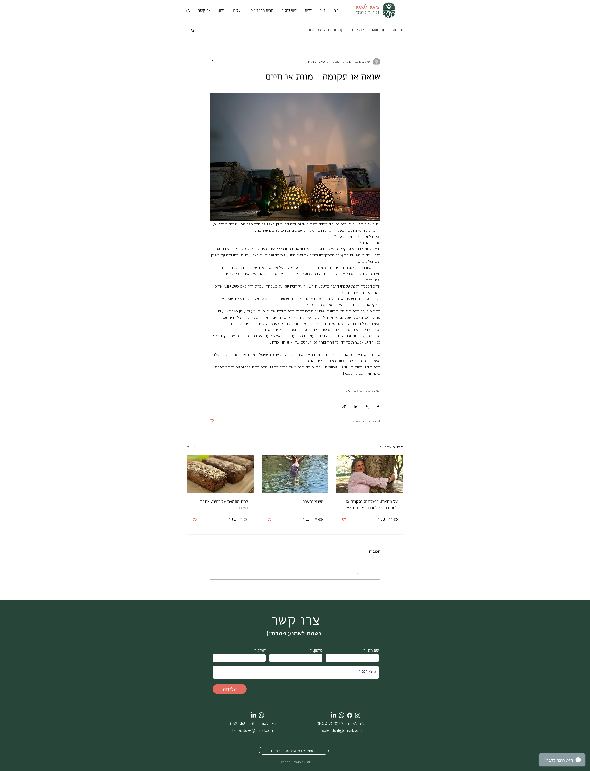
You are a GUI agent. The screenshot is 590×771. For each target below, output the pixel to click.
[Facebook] (349, 715)
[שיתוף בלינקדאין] (355, 406)
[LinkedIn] (253, 715)
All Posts (398, 30)
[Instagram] (357, 715)
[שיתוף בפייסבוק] (378, 406)
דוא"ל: (261, 650)
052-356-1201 (242, 724)
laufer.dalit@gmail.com (341, 730)
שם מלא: (372, 650)
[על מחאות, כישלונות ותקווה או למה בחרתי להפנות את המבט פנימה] (369, 474)
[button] (192, 30)
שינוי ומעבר (313, 501)
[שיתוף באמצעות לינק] (344, 406)
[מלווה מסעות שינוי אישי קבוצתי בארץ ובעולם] (295, 474)
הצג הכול (192, 446)
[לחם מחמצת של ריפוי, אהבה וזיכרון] (220, 474)
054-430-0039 (330, 724)
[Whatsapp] (261, 715)
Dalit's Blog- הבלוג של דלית (325, 30)
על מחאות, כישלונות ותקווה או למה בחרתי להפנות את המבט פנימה (372, 504)
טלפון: (317, 650)
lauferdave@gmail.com (253, 730)
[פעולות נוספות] (212, 62)
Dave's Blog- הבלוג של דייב (367, 30)
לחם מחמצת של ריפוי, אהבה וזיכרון (224, 504)
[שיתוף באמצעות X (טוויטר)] (367, 406)
